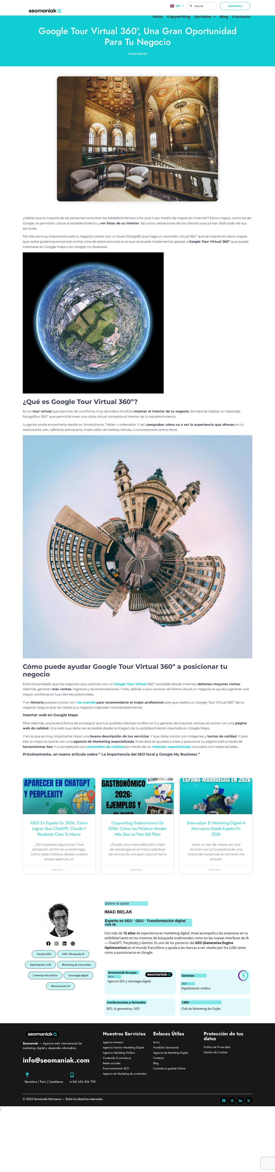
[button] (44, 954)
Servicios (202, 16)
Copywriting (178, 16)
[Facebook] (48, 943)
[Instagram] (56, 943)
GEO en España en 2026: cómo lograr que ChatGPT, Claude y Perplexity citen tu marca (59, 828)
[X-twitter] (248, 1100)
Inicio (158, 16)
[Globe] (72, 943)
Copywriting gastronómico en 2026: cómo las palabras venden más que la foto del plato (137, 828)
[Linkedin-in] (240, 1100)
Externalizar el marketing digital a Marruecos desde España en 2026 (216, 828)
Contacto (241, 16)
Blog (224, 16)
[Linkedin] (64, 943)
